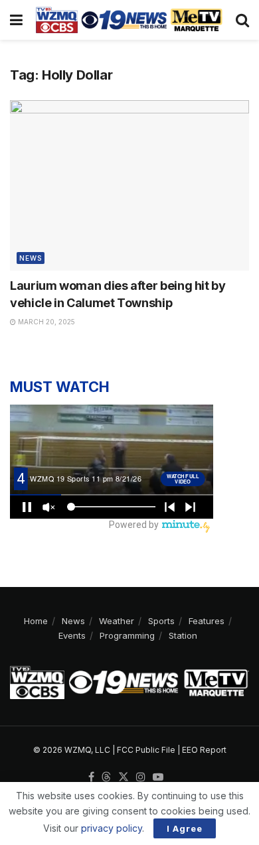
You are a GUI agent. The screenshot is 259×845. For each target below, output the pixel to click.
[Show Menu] (16, 20)
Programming (127, 635)
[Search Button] (242, 20)
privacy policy (111, 828)
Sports (161, 621)
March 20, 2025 (45, 322)
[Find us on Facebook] (91, 777)
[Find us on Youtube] (158, 777)
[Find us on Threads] (106, 777)
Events (72, 635)
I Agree (185, 828)
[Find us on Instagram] (140, 777)
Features (206, 621)
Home (36, 621)
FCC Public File (146, 750)
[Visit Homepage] (129, 20)
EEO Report (204, 750)
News (30, 258)
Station (183, 635)
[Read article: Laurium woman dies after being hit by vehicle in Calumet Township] (129, 185)
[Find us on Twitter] (123, 777)
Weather (116, 621)
